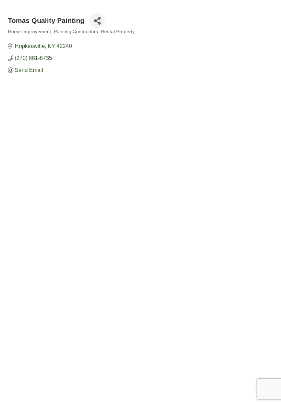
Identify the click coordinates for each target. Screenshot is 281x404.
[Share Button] (97, 20)
